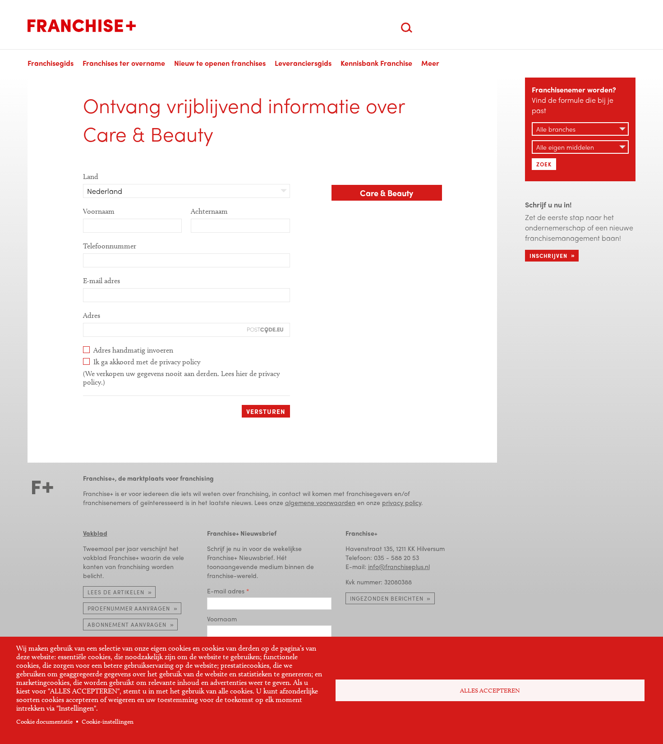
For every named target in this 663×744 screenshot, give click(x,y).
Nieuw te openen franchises (220, 63)
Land (90, 176)
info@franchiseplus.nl (399, 566)
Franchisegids (51, 63)
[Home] (82, 25)
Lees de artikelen (115, 592)
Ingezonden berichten (387, 598)
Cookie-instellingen (108, 722)
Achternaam (209, 211)
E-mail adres (101, 280)
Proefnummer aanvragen (128, 608)
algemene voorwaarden (320, 502)
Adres (91, 315)
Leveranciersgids (303, 63)
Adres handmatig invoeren (133, 350)
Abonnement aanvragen (126, 624)
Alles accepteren (490, 690)
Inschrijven (548, 256)
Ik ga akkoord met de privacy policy (146, 362)
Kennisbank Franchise (376, 63)
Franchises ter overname (124, 63)
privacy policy (401, 502)
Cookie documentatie (44, 722)
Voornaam (99, 211)
